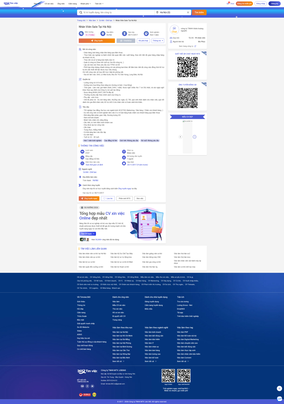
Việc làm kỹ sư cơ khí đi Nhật (121, 262)
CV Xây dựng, (166, 281)
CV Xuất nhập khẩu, (190, 281)
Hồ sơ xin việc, (82, 277)
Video (79, 331)
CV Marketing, (153, 281)
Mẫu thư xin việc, (162, 277)
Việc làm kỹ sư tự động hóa (121, 257)
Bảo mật (80, 320)
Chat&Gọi (128, 40)
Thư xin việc (117, 309)
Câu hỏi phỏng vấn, (84, 281)
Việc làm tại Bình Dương (122, 347)
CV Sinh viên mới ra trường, (88, 284)
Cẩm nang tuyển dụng (154, 305)
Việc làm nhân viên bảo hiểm (188, 354)
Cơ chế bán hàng (84, 349)
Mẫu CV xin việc (118, 305)
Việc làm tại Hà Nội (120, 332)
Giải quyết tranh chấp (86, 323)
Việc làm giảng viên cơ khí (152, 253)
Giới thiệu (81, 302)
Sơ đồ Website (83, 327)
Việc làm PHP (182, 332)
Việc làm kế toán (151, 358)
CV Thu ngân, (178, 284)
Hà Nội (95, 180)
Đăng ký (274, 3)
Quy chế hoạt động (85, 345)
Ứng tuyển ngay (124, 188)
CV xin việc (49, 4)
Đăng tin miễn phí (244, 3)
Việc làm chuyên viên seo (187, 343)
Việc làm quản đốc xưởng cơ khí (91, 267)
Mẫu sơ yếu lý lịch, (178, 277)
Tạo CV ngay (86, 234)
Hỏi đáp (80, 309)
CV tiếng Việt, (107, 277)
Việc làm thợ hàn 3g (149, 267)
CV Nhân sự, (129, 281)
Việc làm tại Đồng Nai (121, 354)
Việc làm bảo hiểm (152, 339)
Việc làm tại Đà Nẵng (121, 339)
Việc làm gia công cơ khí (151, 262)
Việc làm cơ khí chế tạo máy (184, 267)
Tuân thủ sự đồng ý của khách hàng (91, 342)
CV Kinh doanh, (111, 281)
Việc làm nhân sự (152, 347)
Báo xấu (140, 198)
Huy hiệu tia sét (83, 338)
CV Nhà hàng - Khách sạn (110, 288)
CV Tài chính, (82, 288)
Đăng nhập (260, 3)
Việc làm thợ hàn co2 (182, 253)
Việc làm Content (184, 358)
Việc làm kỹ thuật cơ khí (119, 267)
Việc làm (37, 4)
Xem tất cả (117, 361)
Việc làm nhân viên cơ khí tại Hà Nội (92, 253)
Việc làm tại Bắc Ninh (121, 358)
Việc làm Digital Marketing (188, 339)
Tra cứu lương (183, 302)
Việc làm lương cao (153, 354)
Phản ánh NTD (124, 198)
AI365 (79, 334)
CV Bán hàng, (141, 281)
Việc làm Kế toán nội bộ (186, 336)
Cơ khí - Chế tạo (89, 172)
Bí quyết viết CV (118, 316)
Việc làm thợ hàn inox (182, 257)
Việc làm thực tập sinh (186, 350)
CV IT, (120, 281)
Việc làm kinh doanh (153, 332)
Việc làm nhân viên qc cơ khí (89, 257)
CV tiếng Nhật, (133, 277)
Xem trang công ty (186, 46)
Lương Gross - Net (184, 305)
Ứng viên (61, 4)
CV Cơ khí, (177, 281)
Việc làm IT (149, 343)
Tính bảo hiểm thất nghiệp (188, 316)
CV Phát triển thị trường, (151, 284)
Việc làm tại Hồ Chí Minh (122, 336)
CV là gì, (190, 277)
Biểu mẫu (148, 309)
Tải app (180, 313)
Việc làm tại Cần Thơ (121, 350)
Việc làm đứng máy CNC (151, 257)
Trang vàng (117, 320)
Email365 (181, 309)
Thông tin (157, 40)
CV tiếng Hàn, (120, 277)
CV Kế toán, (98, 281)
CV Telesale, (190, 284)
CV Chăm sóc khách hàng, (129, 284)
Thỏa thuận (82, 316)
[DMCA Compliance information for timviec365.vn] (94, 395)
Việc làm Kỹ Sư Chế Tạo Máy (121, 253)
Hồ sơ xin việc (118, 313)
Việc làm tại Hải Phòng (121, 343)
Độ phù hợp (143, 40)
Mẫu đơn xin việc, (147, 277)
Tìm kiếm (199, 12)
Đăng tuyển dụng (152, 302)
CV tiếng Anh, (95, 277)
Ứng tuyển (98, 40)
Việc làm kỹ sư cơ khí (87, 262)
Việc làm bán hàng (152, 350)
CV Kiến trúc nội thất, (108, 284)
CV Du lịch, (167, 284)
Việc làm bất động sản (154, 336)
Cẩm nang (72, 4)
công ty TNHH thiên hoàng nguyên (192, 29)
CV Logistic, (94, 288)
